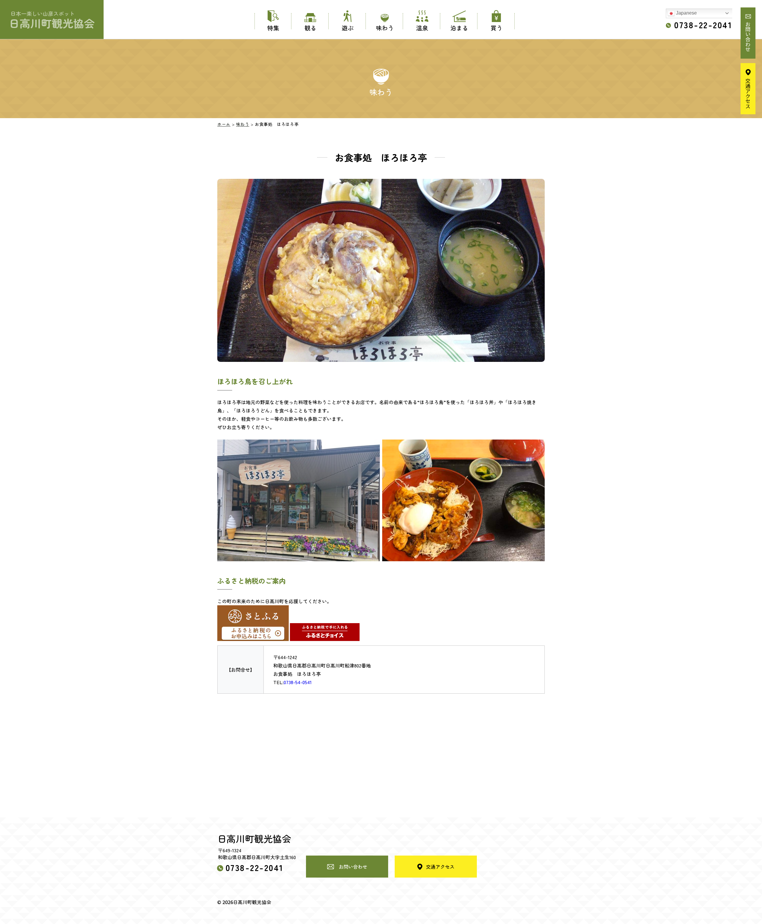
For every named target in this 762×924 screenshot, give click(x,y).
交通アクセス (748, 93)
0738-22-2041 (703, 24)
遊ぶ (348, 28)
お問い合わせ (748, 36)
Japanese (686, 12)
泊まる (459, 28)
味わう (385, 28)
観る (310, 28)
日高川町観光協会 (52, 20)
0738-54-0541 (298, 682)
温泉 (422, 28)
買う (496, 28)
